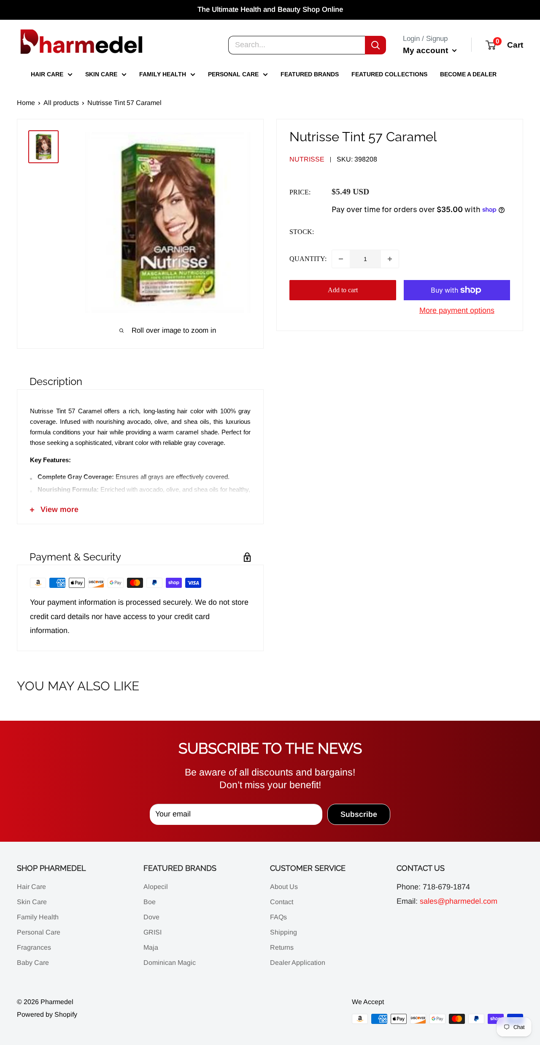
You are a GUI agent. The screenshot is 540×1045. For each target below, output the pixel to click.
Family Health (162, 74)
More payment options (456, 310)
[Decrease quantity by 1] (341, 259)
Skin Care (101, 74)
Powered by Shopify (47, 1014)
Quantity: (308, 258)
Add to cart (343, 290)
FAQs (278, 917)
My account (426, 50)
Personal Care (233, 74)
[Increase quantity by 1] (390, 259)
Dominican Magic (169, 962)
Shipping (283, 932)
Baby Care (33, 962)
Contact (281, 901)
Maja (150, 947)
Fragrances (34, 947)
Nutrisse (306, 159)
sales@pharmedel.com (458, 901)
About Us (284, 886)
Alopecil (155, 886)
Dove (151, 917)
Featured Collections (389, 74)
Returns (282, 947)
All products (61, 102)
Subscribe (358, 814)
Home (26, 102)
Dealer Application (297, 962)
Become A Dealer (468, 74)
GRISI (152, 932)
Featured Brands (310, 74)
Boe (149, 901)
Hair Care (47, 74)
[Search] (375, 44)
